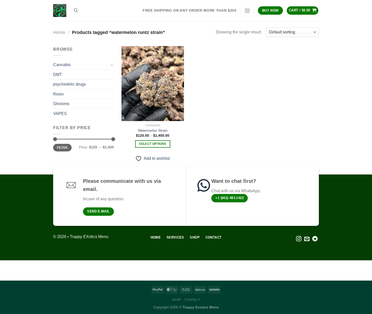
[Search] (76, 10)
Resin (58, 94)
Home (59, 32)
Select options (152, 143)
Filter (62, 147)
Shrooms (61, 104)
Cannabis (62, 65)
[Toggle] (112, 65)
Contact (192, 300)
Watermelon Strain (153, 130)
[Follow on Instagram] (298, 239)
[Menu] (247, 10)
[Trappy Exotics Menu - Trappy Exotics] (59, 10)
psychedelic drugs (69, 84)
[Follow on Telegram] (315, 239)
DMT (57, 74)
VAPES (60, 113)
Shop (176, 300)
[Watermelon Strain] (152, 83)
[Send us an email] (306, 239)
